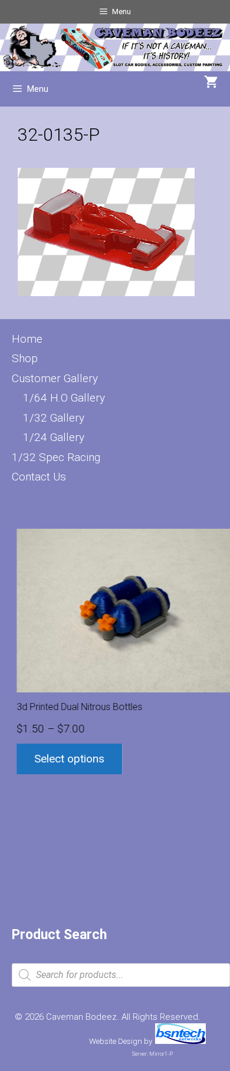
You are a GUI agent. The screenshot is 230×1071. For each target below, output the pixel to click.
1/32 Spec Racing (56, 457)
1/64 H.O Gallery (64, 397)
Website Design (115, 1041)
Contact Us (39, 476)
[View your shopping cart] (211, 83)
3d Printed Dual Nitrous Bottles (74, 706)
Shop (25, 358)
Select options (64, 758)
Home (27, 339)
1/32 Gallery (53, 418)
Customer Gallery (55, 378)
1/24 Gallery (53, 437)
